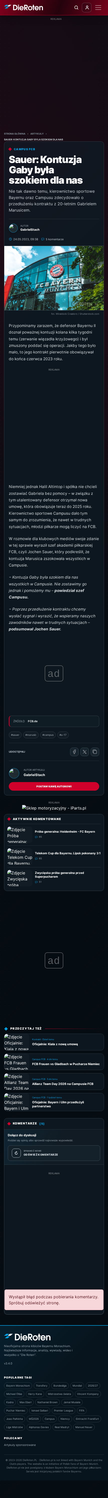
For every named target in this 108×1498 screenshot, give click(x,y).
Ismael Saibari (39, 1410)
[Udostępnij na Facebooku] (74, 752)
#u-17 (63, 734)
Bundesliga (60, 1385)
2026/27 (93, 1385)
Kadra (10, 1402)
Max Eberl (25, 1402)
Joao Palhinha (14, 1418)
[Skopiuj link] (95, 752)
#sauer (15, 734)
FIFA (81, 1410)
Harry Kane (35, 1393)
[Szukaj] (76, 7)
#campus (47, 734)
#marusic (30, 734)
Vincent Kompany (88, 1393)
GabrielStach (34, 775)
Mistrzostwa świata (59, 1393)
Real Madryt (62, 1427)
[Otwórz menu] (98, 7)
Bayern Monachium (18, 1385)
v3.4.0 (8, 1363)
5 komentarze (55, 239)
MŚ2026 (34, 1418)
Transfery (41, 1385)
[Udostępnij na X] (84, 752)
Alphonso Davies (39, 1427)
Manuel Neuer (83, 1427)
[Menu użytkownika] (86, 7)
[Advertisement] (54, 75)
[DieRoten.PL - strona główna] (23, 8)
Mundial (77, 1385)
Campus (50, 1418)
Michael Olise (14, 1393)
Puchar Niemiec (15, 1410)
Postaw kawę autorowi (54, 786)
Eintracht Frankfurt (87, 1418)
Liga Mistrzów (14, 1427)
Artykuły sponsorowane (20, 1445)
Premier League (63, 1410)
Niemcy (65, 1418)
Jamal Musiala (72, 1402)
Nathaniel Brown (47, 1402)
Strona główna (14, 133)
